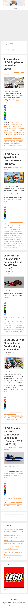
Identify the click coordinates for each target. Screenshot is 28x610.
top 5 (18, 142)
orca (22, 243)
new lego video (16, 243)
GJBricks (6, 128)
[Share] (14, 118)
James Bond (20, 128)
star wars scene (11, 140)
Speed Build (7, 245)
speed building (13, 245)
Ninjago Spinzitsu (17, 331)
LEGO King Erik (11, 134)
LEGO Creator (13, 222)
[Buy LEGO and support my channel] (14, 587)
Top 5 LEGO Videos (14, 122)
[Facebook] (14, 106)
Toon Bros (14, 142)
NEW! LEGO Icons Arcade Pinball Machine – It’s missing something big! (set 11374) (13, 555)
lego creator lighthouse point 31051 (13, 231)
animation (19, 124)
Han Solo (13, 502)
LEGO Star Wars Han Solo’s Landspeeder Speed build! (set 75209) (13, 473)
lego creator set (8, 233)
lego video (12, 241)
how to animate (13, 128)
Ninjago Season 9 (8, 331)
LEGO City (17, 130)
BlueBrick (18, 126)
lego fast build (16, 233)
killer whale (19, 226)
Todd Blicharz (7, 142)
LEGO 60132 (17, 416)
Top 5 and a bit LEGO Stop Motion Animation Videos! (14, 63)
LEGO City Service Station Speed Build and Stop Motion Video (14, 344)
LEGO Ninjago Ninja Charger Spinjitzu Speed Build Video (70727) (13, 262)
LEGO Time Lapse (14, 239)
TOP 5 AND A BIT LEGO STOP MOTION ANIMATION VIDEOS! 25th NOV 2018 (13, 143)
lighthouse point (8, 243)
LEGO (5, 130)
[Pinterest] (14, 111)
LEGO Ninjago (13, 318)
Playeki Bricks (14, 138)
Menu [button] (15, 8)
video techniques (12, 247)
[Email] (14, 109)
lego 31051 (10, 228)
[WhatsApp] (14, 113)
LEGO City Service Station (12, 418)
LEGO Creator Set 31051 (10, 199)
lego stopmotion (15, 237)
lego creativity (13, 132)
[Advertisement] (14, 25)
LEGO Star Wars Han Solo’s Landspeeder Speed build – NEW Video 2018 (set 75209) (13, 436)
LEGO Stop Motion (14, 136)
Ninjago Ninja (19, 329)
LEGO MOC (18, 134)
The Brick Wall (19, 140)
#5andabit (13, 124)
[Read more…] (8, 297)
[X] (14, 116)
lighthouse (18, 241)
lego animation (11, 130)
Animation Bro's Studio (10, 126)
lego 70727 (9, 323)
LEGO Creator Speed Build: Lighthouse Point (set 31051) (13, 158)
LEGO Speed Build (14, 235)
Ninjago (16, 327)
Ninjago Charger (11, 329)
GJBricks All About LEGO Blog (14, 3)
